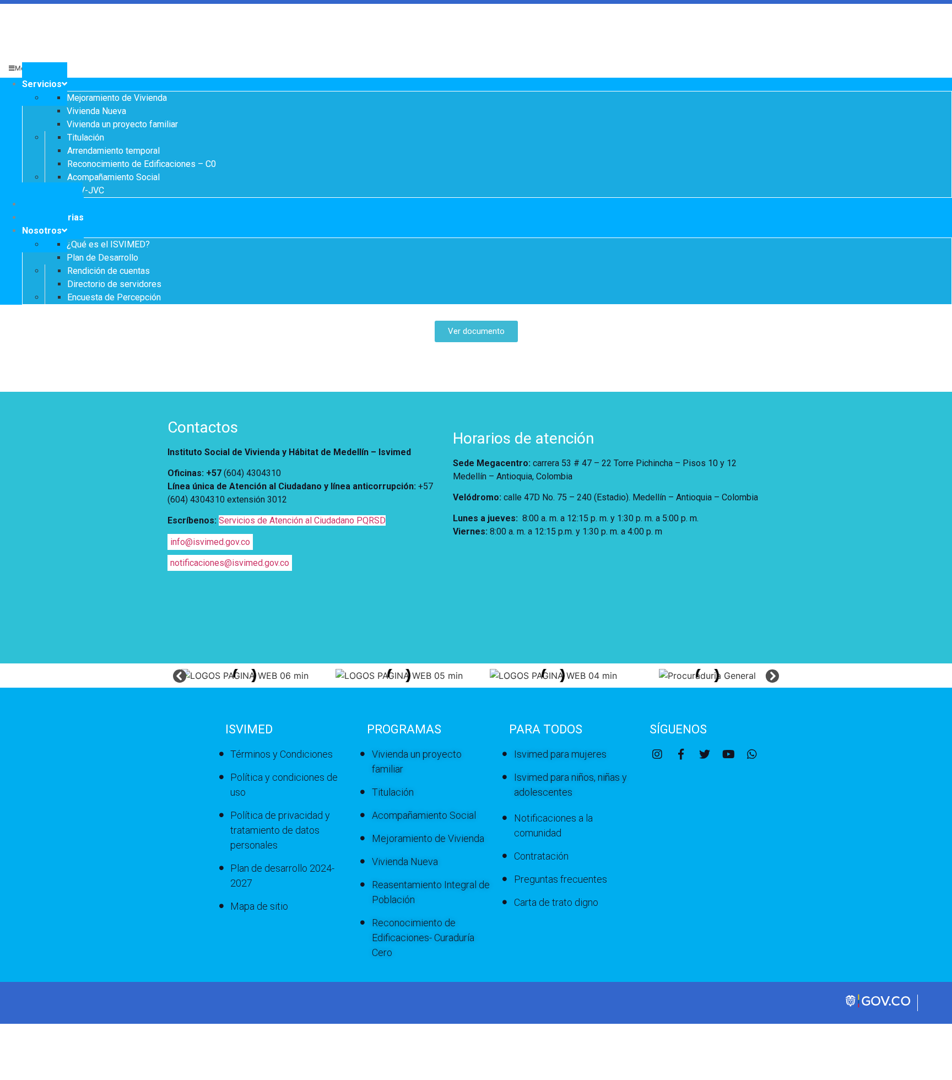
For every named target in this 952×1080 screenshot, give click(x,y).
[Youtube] (728, 754)
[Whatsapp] (752, 754)
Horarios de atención (523, 438)
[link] (878, 1006)
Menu (24, 68)
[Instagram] (657, 754)
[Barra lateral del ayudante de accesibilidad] (939, 41)
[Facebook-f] (681, 754)
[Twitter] (704, 754)
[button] (180, 675)
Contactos (202, 427)
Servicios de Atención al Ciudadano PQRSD (302, 520)
